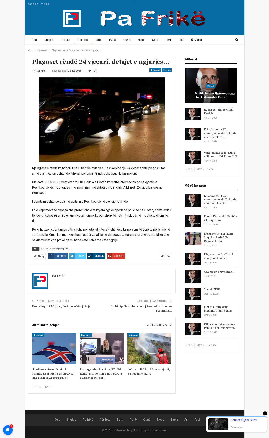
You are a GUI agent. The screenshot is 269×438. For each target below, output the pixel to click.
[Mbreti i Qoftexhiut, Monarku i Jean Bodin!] (193, 311)
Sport (155, 40)
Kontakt (45, 3)
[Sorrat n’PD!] (193, 294)
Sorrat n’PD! (212, 289)
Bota (99, 40)
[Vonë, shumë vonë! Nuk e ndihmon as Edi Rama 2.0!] (193, 157)
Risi (181, 40)
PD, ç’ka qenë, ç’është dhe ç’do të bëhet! (218, 256)
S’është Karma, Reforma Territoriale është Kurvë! (210, 95)
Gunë (126, 40)
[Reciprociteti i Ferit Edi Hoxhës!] (193, 114)
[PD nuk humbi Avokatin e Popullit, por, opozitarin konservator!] (193, 329)
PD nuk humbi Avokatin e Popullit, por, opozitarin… (220, 326)
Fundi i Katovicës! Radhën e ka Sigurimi (220, 218)
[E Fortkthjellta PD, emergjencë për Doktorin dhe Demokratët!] (193, 134)
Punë (112, 40)
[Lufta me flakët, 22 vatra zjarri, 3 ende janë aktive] (149, 348)
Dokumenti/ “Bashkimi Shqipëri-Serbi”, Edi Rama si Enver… (218, 237)
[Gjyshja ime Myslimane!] (193, 276)
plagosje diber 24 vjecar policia (55, 248)
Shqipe (49, 40)
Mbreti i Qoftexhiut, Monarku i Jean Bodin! (218, 308)
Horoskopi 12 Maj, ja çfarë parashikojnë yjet (62, 306)
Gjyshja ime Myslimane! (219, 272)
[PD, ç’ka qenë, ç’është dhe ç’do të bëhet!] (193, 259)
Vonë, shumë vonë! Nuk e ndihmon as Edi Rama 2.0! (220, 154)
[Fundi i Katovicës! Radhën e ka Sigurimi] (193, 221)
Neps (141, 40)
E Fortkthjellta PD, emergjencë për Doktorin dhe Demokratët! (220, 133)
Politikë (65, 40)
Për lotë (83, 40)
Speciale (33, 3)
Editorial (210, 86)
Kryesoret (155, 70)
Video (198, 40)
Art (169, 40)
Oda (34, 40)
